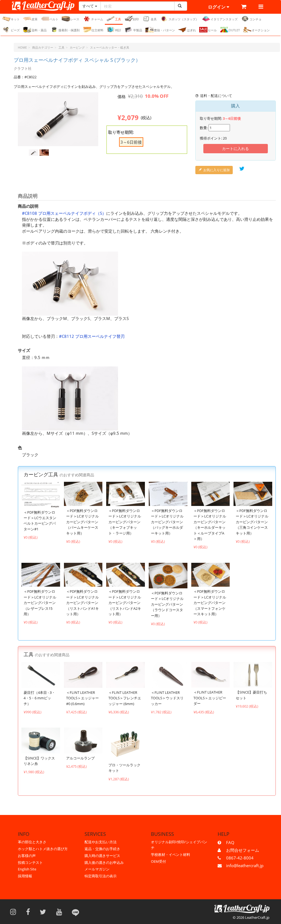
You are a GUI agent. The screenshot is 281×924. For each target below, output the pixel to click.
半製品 (137, 30)
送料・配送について (216, 95)
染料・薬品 (39, 30)
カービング (77, 47)
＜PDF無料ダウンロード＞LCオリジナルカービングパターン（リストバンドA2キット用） (124, 602)
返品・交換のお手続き (102, 848)
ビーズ (15, 30)
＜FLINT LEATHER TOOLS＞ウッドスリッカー (167, 698)
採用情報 (25, 875)
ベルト (53, 19)
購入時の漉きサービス (102, 855)
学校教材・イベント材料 (170, 854)
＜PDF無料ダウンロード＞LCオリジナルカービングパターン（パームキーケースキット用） (82, 522)
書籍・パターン (164, 30)
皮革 (35, 19)
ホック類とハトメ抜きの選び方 (43, 848)
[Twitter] (45, 911)
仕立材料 (97, 30)
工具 (118, 19)
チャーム (97, 19)
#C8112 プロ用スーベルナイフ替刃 (92, 336)
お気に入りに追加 (216, 170)
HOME (22, 47)
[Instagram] (14, 911)
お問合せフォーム (242, 850)
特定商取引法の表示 (101, 875)
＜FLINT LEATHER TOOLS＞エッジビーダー (209, 698)
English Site (27, 869)
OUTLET (234, 30)
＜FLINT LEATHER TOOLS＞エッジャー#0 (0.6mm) (82, 698)
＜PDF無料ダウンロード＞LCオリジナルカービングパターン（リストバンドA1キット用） (82, 602)
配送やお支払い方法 (101, 841)
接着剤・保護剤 (69, 30)
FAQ (230, 842)
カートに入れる (235, 148)
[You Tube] (61, 911)
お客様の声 (27, 855)
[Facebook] (29, 911)
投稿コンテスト (30, 862)
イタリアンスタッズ (224, 19)
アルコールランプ (80, 758)
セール (212, 30)
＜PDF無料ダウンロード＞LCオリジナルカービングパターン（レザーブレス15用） (40, 602)
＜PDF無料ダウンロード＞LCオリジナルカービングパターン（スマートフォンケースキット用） (209, 602)
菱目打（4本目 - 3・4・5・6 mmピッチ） (39, 698)
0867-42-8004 (240, 858)
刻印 (136, 19)
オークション (261, 30)
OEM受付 (158, 861)
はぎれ (191, 30)
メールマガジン (97, 869)
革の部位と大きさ (32, 841)
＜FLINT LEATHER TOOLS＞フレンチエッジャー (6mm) (124, 698)
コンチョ (255, 19)
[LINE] (75, 911)
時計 (118, 30)
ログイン (217, 7)
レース (74, 19)
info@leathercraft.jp (244, 865)
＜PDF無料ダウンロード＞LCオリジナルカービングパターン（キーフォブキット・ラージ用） (124, 522)
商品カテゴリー (42, 47)
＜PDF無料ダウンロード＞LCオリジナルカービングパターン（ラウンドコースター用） (167, 604)
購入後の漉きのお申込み (104, 862)
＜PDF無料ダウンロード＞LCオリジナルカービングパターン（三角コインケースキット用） (252, 522)
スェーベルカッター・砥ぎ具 (109, 47)
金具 (154, 19)
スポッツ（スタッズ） (183, 19)
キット (15, 19)
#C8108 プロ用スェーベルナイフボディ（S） (64, 213)
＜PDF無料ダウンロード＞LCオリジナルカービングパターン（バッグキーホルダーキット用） (167, 522)
